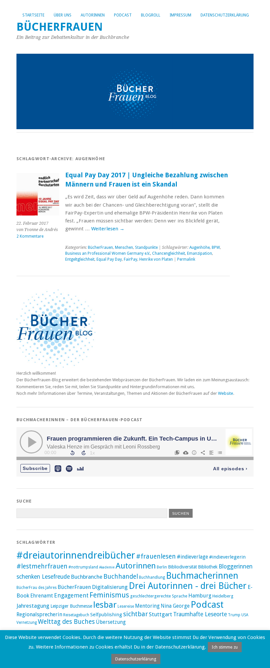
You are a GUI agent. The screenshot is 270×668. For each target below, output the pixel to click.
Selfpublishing (106, 615)
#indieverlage (192, 557)
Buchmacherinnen (202, 575)
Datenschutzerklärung (225, 15)
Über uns (62, 15)
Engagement (71, 595)
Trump (234, 615)
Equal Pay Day (109, 259)
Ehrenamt (41, 596)
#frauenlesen (156, 556)
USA (244, 615)
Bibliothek (208, 566)
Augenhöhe (199, 247)
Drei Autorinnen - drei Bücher (188, 586)
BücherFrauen (59, 26)
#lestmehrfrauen (42, 566)
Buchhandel (120, 576)
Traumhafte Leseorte (200, 614)
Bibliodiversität (182, 566)
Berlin (162, 567)
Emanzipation (199, 253)
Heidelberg (222, 596)
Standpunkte (146, 247)
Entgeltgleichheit (79, 259)
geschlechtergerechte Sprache (158, 596)
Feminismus (109, 595)
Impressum (180, 15)
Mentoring (147, 606)
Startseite (33, 15)
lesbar (105, 605)
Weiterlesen (107, 229)
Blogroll (150, 15)
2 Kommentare (29, 236)
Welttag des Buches (66, 621)
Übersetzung (111, 622)
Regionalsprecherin (39, 614)
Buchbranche (86, 576)
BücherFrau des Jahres (36, 587)
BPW (216, 247)
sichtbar (135, 614)
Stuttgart (160, 614)
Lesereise (126, 606)
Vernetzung (26, 622)
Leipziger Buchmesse (71, 606)
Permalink (186, 259)
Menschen (124, 247)
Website (225, 393)
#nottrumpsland (83, 567)
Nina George (175, 606)
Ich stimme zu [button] (225, 647)
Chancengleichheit (168, 253)
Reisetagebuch (76, 615)
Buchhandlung (152, 577)
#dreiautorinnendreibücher (75, 555)
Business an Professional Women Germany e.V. (107, 253)
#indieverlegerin (227, 557)
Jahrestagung (32, 605)
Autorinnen (93, 15)
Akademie (107, 567)
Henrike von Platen (156, 259)
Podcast (123, 15)
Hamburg (199, 596)
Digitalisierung (110, 587)
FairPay (130, 259)
